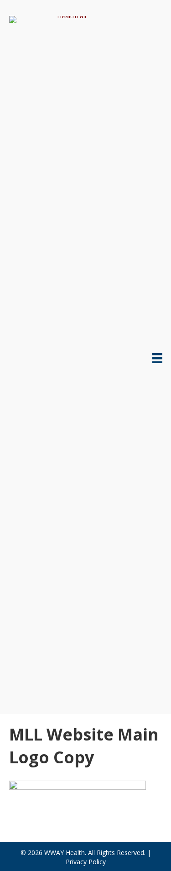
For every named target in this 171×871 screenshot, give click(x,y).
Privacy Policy (86, 861)
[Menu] (157, 358)
